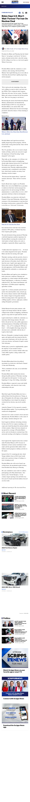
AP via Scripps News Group (21, 48)
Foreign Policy (7, 12)
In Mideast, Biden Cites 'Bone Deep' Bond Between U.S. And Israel (15, 132)
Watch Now (25, 2)
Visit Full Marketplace (23, 531)
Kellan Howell (10, 48)
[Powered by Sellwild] (26, 613)
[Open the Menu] (2, 2)
